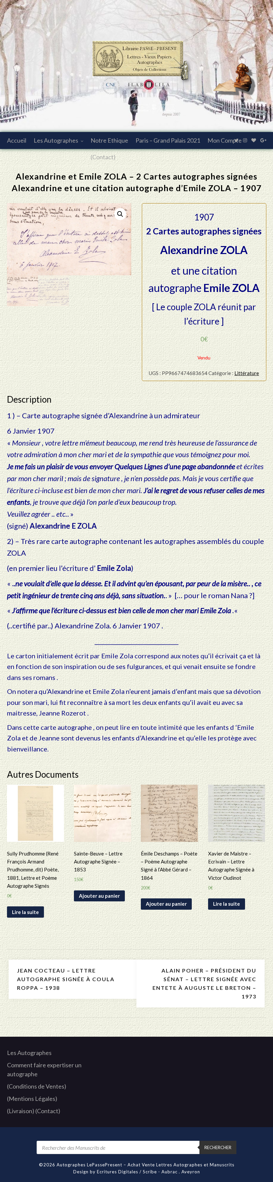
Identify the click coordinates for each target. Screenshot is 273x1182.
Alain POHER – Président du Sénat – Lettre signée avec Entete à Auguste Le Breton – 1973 (204, 983)
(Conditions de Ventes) (36, 1086)
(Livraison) (20, 1111)
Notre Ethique (109, 140)
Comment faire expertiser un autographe (44, 1069)
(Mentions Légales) (32, 1098)
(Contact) (103, 157)
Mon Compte (224, 140)
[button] (120, 214)
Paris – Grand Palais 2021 (168, 140)
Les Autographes (56, 140)
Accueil (16, 140)
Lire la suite (25, 912)
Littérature (246, 373)
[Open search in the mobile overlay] (136, 1147)
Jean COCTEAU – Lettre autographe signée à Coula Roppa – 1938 (66, 979)
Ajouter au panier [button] (99, 896)
